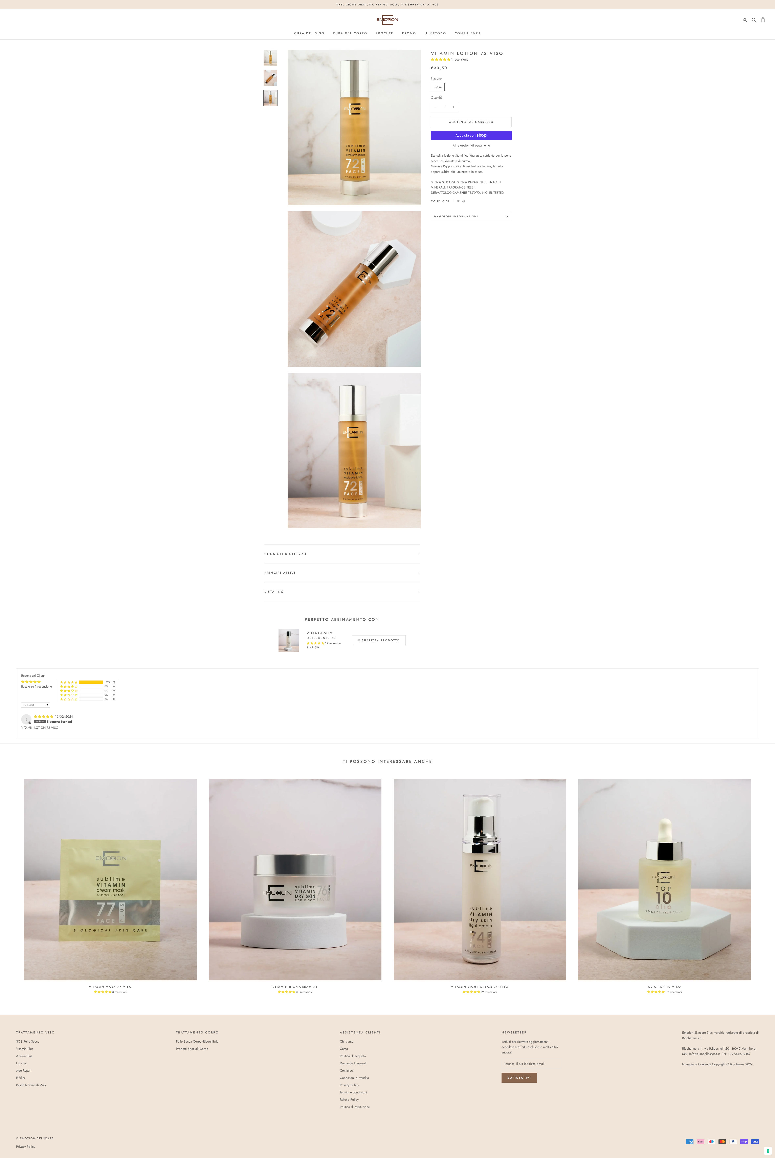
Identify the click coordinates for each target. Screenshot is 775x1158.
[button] (430, 29)
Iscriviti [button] (388, 86)
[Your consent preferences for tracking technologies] (768, 1151)
